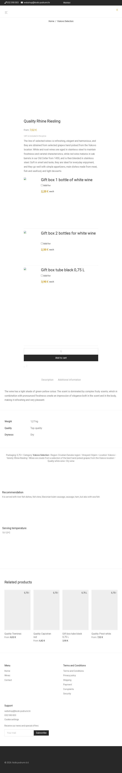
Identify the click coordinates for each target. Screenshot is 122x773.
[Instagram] (117, 2)
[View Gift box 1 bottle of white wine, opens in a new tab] (95, 180)
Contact (8, 680)
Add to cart (61, 357)
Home (51, 21)
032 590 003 (13, 2)
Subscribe (41, 732)
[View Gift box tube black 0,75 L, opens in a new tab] (88, 270)
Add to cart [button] (9, 638)
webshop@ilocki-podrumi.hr (37, 2)
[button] (31, 202)
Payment (67, 684)
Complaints (68, 689)
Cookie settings (11, 719)
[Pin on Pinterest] (39, 366)
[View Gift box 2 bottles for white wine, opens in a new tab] (43, 238)
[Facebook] (113, 2)
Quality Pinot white (101, 633)
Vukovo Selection (65, 21)
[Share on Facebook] (30, 366)
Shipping (67, 680)
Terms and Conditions (73, 671)
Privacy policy (69, 675)
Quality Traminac (12, 633)
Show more (20, 638)
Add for (47, 188)
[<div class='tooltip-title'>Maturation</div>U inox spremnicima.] (61, 551)
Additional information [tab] (69, 379)
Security (67, 693)
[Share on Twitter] (34, 366)
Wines (7, 675)
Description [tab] (47, 379)
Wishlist (66, 3)
